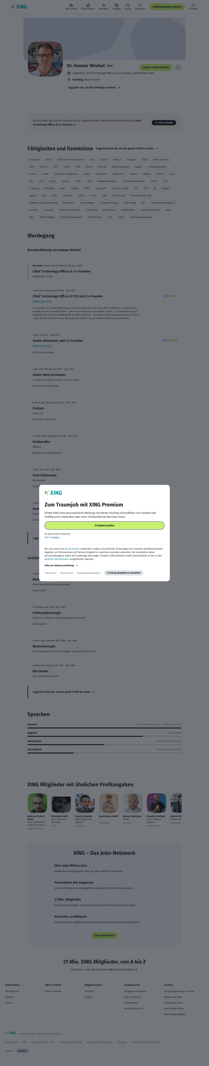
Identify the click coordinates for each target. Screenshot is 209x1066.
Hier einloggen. (52, 537)
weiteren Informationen (57, 559)
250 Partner (74, 548)
